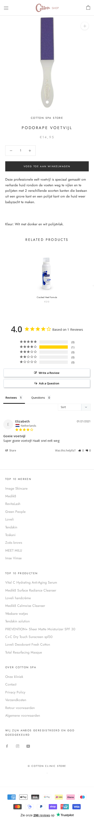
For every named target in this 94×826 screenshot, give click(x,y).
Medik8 (10, 496)
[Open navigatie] (6, 7)
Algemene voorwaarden (22, 715)
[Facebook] (7, 746)
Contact (10, 684)
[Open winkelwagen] (88, 7)
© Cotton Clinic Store (47, 766)
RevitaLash (12, 503)
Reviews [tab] (11, 398)
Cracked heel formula (47, 297)
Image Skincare (16, 488)
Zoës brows (13, 542)
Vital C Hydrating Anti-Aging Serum (31, 582)
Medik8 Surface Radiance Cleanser (30, 590)
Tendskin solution (17, 621)
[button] (81, 450)
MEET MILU (13, 550)
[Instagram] (17, 746)
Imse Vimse (13, 558)
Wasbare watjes (16, 613)
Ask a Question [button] (49, 383)
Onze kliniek (14, 676)
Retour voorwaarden (20, 707)
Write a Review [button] (49, 373)
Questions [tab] (38, 398)
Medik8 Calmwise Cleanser (25, 605)
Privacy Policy (15, 692)
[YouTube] (28, 746)
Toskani (10, 534)
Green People (15, 511)
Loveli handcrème (18, 597)
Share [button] (12, 450)
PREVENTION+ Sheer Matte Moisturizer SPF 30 (40, 629)
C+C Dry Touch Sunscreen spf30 (28, 636)
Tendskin (11, 527)
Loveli (9, 519)
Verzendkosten (15, 699)
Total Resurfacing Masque (23, 652)
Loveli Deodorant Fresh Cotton (27, 644)
